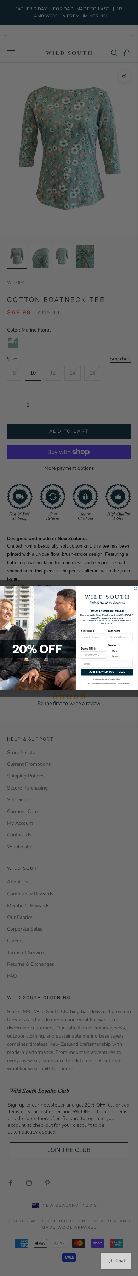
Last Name (114, 630)
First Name (87, 630)
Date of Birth (88, 648)
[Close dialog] (135, 588)
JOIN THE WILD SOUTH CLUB (107, 672)
